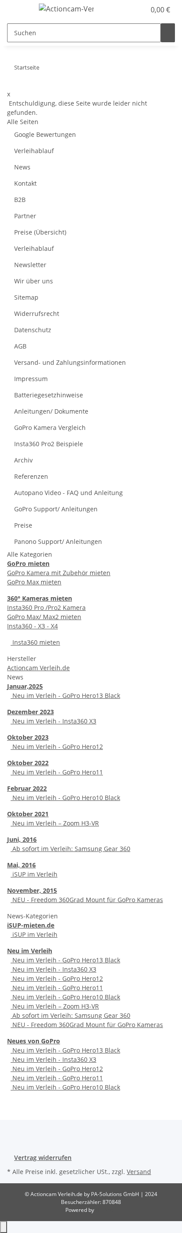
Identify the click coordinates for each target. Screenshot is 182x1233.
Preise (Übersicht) (40, 232)
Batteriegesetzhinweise (48, 395)
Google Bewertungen (45, 134)
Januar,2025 (25, 686)
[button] (129, 9)
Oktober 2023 (28, 737)
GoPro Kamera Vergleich (50, 427)
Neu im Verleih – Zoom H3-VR (55, 823)
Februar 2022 (27, 788)
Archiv (23, 460)
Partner (25, 216)
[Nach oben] (3, 1227)
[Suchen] (168, 32)
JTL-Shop (106, 1210)
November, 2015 (32, 890)
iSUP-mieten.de (30, 925)
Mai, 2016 (21, 865)
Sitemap (26, 297)
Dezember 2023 (30, 712)
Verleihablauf (34, 151)
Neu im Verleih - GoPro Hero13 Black (65, 695)
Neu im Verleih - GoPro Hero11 (57, 772)
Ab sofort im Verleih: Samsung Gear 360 (70, 848)
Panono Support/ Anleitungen (58, 541)
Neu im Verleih (29, 951)
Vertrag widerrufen (43, 1157)
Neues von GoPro (33, 1041)
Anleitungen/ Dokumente (51, 411)
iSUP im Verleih (34, 874)
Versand (139, 1171)
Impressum (31, 378)
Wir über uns (33, 281)
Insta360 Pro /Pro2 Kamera (46, 607)
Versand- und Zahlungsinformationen (70, 362)
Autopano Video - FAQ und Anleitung (68, 492)
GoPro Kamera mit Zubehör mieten (58, 573)
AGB (20, 346)
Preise (23, 525)
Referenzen (31, 476)
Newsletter (30, 265)
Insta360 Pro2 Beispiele (48, 444)
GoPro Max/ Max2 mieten (44, 617)
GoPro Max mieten (34, 582)
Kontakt (25, 183)
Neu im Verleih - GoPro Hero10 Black (65, 797)
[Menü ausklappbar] (18, 10)
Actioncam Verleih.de (38, 668)
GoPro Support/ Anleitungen (56, 509)
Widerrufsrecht (36, 313)
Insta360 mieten (35, 642)
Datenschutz (32, 330)
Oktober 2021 (28, 814)
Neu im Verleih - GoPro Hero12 (57, 746)
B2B (20, 199)
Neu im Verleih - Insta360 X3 (53, 721)
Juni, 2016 (22, 839)
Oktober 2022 (28, 763)
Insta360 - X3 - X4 (32, 626)
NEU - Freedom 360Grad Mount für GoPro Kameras (87, 899)
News (22, 167)
